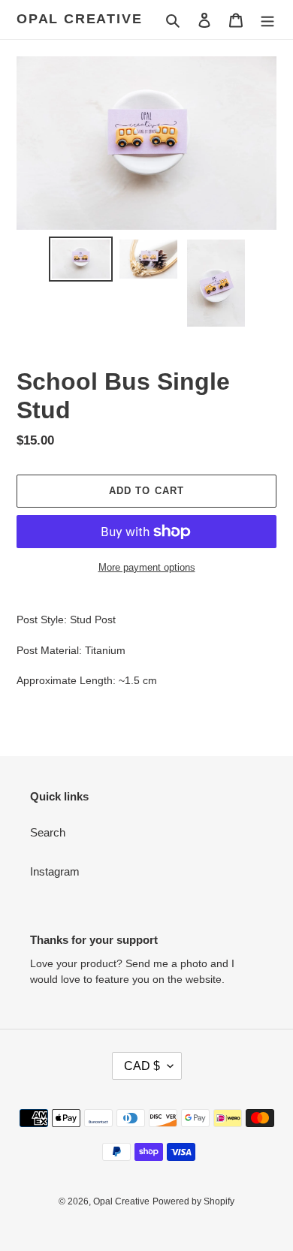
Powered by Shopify (193, 1201)
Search (47, 832)
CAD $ (142, 1066)
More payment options (146, 567)
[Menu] (267, 20)
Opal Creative (79, 18)
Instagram (55, 871)
